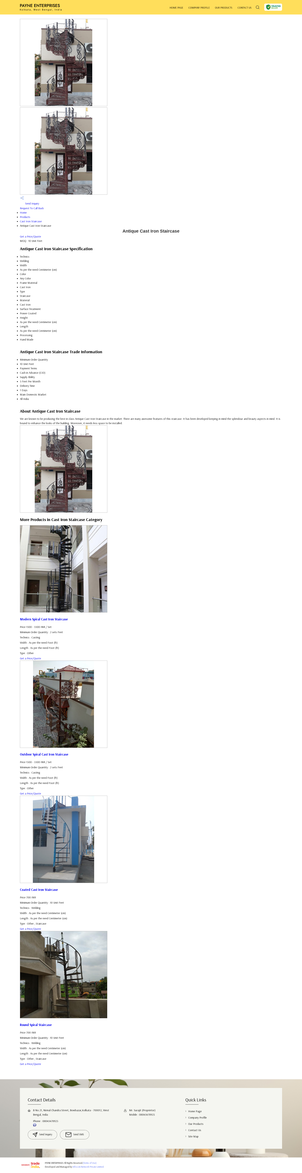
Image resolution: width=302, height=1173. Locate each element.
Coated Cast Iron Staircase (39, 890)
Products (25, 217)
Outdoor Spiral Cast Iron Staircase (44, 754)
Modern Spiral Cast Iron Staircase (44, 619)
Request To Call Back (32, 208)
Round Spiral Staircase (36, 1025)
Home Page (176, 7)
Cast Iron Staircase (31, 221)
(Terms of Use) (89, 1162)
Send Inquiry (31, 203)
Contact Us (244, 7)
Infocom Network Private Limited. (88, 1166)
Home (23, 212)
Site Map (193, 1136)
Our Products (223, 7)
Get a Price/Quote (30, 236)
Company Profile (199, 7)
